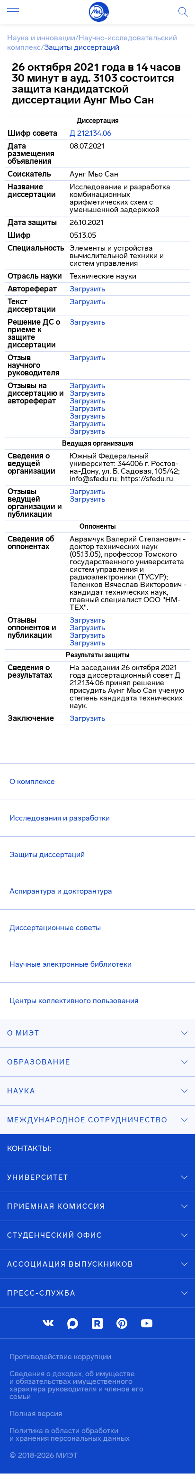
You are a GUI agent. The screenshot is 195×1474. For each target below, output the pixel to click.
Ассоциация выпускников (70, 1264)
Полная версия (35, 1413)
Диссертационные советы (55, 927)
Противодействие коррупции (60, 1356)
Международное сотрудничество (87, 1120)
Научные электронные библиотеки (70, 964)
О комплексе (32, 781)
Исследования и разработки (59, 817)
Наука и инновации (41, 37)
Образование (39, 1062)
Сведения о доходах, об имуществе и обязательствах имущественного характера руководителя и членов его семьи (76, 1385)
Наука (21, 1091)
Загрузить (87, 288)
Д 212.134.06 (90, 133)
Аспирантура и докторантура (60, 891)
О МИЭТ (23, 1033)
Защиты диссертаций (47, 854)
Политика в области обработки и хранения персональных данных (69, 1434)
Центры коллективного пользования (73, 1000)
